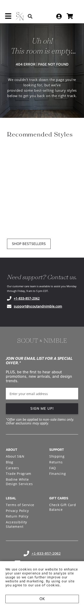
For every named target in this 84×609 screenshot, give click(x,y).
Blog (9, 462)
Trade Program (18, 473)
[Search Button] (30, 16)
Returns (56, 462)
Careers (12, 468)
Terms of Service (20, 505)
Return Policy (17, 516)
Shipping (57, 456)
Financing (57, 473)
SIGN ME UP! (42, 408)
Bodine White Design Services (19, 481)
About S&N (15, 456)
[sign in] (59, 16)
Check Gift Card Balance (62, 507)
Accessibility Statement (16, 524)
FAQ (52, 468)
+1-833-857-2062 (27, 298)
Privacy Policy (17, 510)
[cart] (70, 16)
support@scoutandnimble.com (38, 306)
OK (42, 599)
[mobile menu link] (8, 17)
